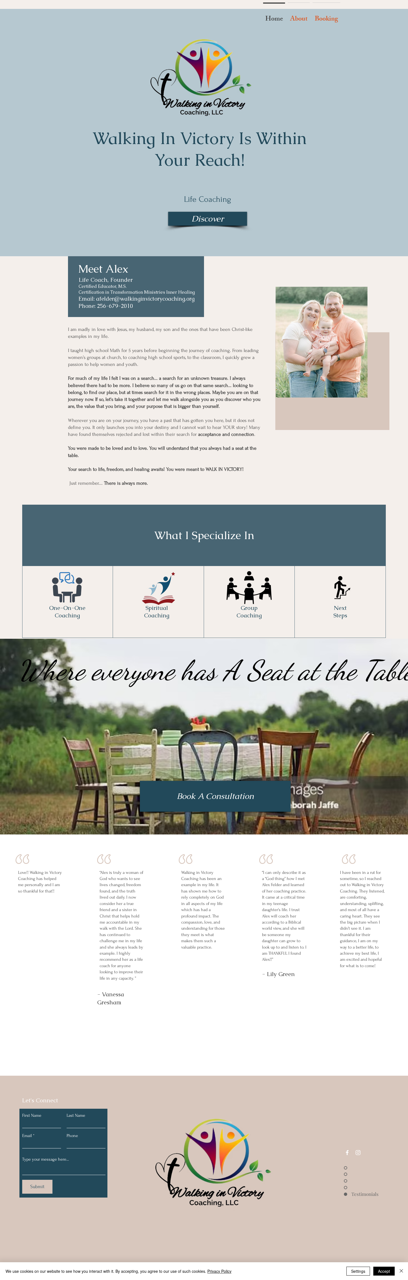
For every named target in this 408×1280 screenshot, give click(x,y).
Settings (358, 1271)
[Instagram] (358, 1152)
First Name (31, 1115)
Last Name (76, 1115)
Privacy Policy (219, 1271)
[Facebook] (347, 1152)
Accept (384, 1271)
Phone (72, 1135)
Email (27, 1135)
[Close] (401, 1271)
